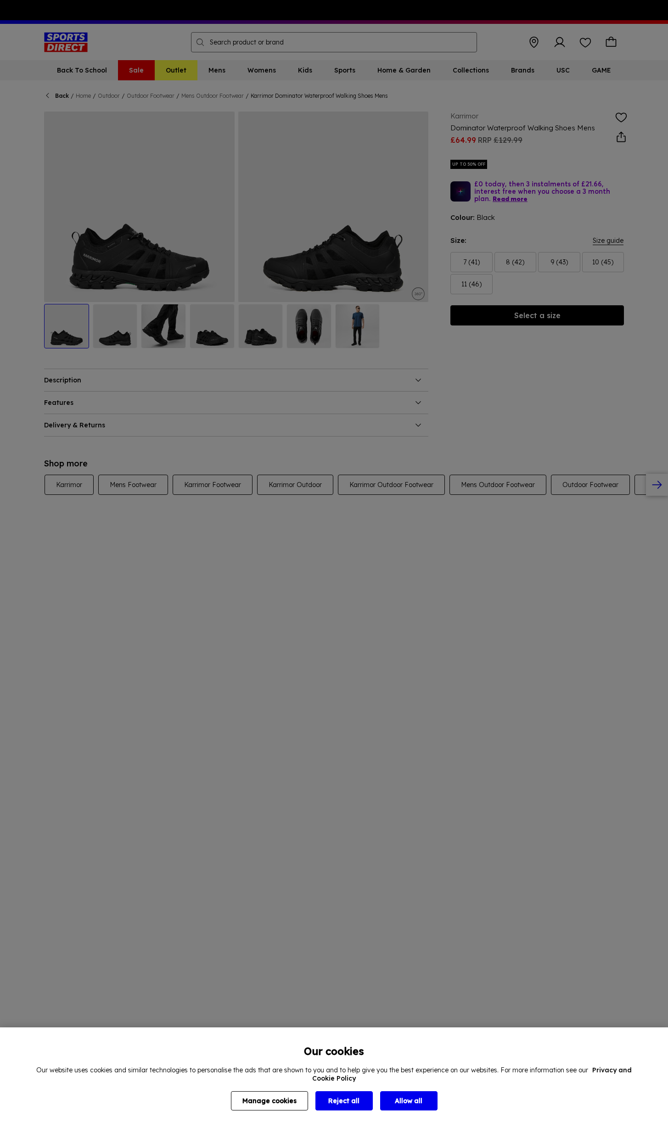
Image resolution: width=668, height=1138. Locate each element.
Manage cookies (269, 1101)
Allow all (408, 1101)
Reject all (343, 1101)
